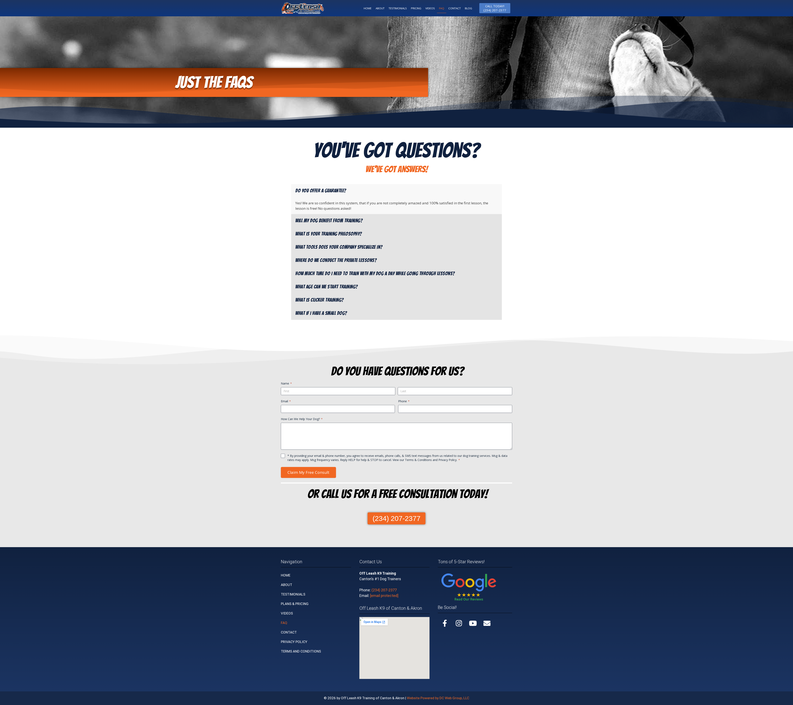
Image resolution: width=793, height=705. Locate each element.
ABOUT (380, 8)
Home (285, 575)
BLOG (468, 8)
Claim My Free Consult (308, 472)
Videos (430, 8)
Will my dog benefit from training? (328, 220)
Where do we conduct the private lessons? (335, 260)
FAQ (441, 8)
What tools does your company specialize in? (338, 247)
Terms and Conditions (301, 651)
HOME (368, 8)
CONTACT (454, 8)
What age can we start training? (326, 286)
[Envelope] (487, 623)
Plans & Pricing (295, 604)
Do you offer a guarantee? (320, 190)
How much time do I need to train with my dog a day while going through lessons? (375, 273)
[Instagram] (459, 623)
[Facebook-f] (445, 623)
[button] (396, 190)
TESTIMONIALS (398, 8)
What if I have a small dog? (321, 313)
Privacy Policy (447, 460)
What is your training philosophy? (328, 233)
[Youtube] (473, 623)
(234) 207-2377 (384, 590)
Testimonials (293, 594)
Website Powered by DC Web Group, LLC (438, 698)
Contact (289, 632)
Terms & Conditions (418, 460)
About (286, 585)
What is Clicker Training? (319, 300)
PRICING (416, 8)
